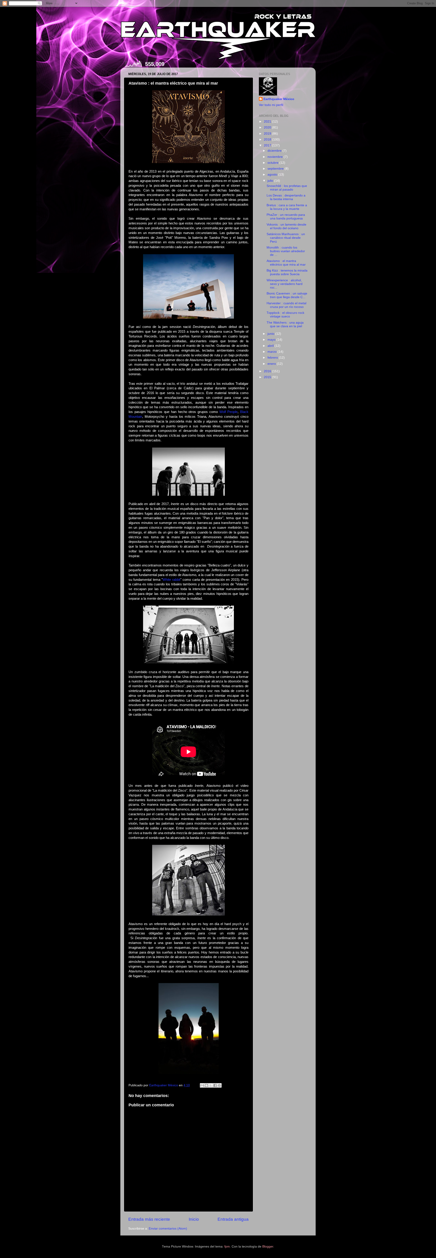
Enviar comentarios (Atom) (168, 1228)
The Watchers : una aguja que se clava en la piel (285, 324)
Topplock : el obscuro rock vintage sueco (285, 314)
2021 (268, 121)
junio (271, 333)
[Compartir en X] (210, 1085)
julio (271, 180)
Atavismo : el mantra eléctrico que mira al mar (286, 262)
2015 (268, 377)
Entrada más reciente (149, 1219)
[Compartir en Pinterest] (219, 1085)
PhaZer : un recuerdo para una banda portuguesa (286, 216)
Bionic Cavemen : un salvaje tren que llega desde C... (287, 295)
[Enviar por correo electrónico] (202, 1085)
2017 (268, 145)
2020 (268, 127)
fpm (227, 1246)
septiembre (276, 168)
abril (271, 345)
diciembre (275, 150)
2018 (268, 139)
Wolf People (228, 412)
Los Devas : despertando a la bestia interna (286, 197)
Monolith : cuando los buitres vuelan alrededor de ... (286, 251)
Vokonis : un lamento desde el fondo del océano (286, 226)
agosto (273, 174)
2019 (268, 133)
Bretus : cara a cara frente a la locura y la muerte (287, 207)
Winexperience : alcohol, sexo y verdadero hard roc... (284, 284)
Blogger (267, 1246)
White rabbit (171, 579)
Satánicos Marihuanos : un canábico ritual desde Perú (286, 237)
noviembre (276, 157)
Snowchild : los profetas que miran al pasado (287, 187)
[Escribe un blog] (206, 1085)
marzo (272, 351)
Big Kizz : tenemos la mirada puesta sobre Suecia (287, 272)
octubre (273, 162)
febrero (273, 357)
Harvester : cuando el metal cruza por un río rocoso (286, 305)
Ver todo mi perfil (271, 105)
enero (272, 363)
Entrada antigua (233, 1219)
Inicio (194, 1219)
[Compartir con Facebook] (215, 1085)
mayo (272, 339)
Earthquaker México (278, 99)
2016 (268, 371)
